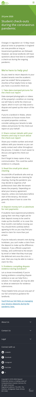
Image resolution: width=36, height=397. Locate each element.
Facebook (8, 357)
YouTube (8, 367)
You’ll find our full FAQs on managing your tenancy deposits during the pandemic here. (17, 304)
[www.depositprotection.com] (10, 2)
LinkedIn (8, 352)
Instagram (8, 362)
